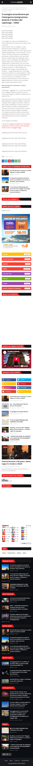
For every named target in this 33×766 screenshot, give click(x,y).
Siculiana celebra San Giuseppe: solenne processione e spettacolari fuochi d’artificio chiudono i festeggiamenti (20, 617)
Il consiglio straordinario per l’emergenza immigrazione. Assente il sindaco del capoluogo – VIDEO (16, 125)
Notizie (10, 8)
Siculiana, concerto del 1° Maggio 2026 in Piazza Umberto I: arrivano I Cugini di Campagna (20, 429)
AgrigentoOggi (17, 127)
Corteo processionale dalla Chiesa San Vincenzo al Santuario (20, 599)
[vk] (24, 387)
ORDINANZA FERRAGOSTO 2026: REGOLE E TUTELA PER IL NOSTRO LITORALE (19, 586)
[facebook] (9, 379)
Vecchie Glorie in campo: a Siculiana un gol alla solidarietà (20, 680)
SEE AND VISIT (15, 274)
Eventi (15, 254)
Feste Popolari (15, 259)
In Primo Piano (11, 553)
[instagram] (9, 387)
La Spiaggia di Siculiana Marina (19, 411)
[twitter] (24, 379)
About (11, 760)
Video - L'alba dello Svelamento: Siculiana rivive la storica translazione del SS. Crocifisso (19, 607)
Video (15, 283)
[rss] (9, 383)
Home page (5, 8)
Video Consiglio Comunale (15, 288)
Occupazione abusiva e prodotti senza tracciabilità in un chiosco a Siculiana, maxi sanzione (20, 179)
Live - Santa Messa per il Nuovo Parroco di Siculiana (19, 405)
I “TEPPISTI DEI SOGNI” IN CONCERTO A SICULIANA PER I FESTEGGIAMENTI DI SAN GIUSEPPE (20, 438)
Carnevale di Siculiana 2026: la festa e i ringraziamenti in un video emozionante (20, 672)
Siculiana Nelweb (21, 763)
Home (6, 760)
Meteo (15, 264)
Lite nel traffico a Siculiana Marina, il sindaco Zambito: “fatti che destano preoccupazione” (20, 704)
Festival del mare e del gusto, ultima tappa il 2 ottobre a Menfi (20, 171)
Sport (15, 278)
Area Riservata (25, 760)
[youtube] (9, 391)
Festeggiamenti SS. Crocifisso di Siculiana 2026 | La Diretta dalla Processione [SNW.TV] (19, 663)
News (6, 156)
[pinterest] (24, 383)
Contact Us (17, 760)
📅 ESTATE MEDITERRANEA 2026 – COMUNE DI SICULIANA (19, 421)
